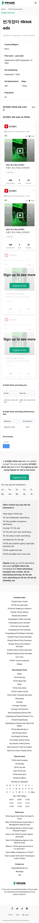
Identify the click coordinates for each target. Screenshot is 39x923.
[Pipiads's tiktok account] (22, 908)
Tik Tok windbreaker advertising (16, 517)
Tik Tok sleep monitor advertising (16, 535)
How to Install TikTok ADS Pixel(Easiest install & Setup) (19, 857)
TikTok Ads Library (19, 688)
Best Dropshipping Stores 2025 (19, 712)
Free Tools (19, 657)
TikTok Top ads (19, 767)
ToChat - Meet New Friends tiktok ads (34, 494)
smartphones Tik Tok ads (13, 539)
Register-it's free (19, 285)
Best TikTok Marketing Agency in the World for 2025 (19, 841)
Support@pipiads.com (19, 868)
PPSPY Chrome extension (19, 660)
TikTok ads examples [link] (15, 9)
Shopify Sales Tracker (19, 601)
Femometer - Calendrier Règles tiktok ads (12, 489)
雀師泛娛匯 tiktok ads (26, 494)
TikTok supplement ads (12, 550)
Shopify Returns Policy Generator (19, 650)
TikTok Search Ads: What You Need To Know (19, 817)
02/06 (19, 799)
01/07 (27, 806)
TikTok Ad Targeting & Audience (19, 608)
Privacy (10, 914)
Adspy (19, 674)
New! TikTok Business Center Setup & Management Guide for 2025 (19, 823)
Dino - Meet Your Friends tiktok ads (19, 489)
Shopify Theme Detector (19, 612)
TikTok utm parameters (19, 605)
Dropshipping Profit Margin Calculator (19, 633)
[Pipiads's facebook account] (12, 908)
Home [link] (3, 9)
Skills (19, 684)
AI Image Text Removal (19, 709)
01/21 (11, 803)
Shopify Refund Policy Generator (19, 640)
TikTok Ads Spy (19, 677)
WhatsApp (19, 871)
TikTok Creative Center (19, 691)
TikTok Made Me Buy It (19, 729)
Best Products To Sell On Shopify (19, 747)
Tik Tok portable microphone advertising (14, 522)
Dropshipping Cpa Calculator (19, 622)
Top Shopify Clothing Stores (19, 743)
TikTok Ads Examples (19, 760)
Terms (17, 914)
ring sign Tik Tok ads (11, 528)
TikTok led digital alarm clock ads (16, 553)
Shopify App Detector (19, 615)
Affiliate (19, 664)
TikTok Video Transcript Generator (19, 695)
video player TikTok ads (12, 513)
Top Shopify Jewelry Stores (19, 740)
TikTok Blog (19, 763)
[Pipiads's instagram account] (26, 908)
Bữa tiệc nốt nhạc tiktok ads (5, 494)
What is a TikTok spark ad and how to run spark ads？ (19, 847)
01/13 (19, 803)
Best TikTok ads (19, 771)
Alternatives (19, 698)
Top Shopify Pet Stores (19, 736)
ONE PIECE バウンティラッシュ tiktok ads (34, 489)
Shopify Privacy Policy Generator (19, 637)
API (19, 875)
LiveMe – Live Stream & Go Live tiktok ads (5, 489)
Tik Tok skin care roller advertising (17, 531)
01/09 (11, 806)
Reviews (19, 702)
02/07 (11, 799)
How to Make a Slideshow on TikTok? (19, 852)
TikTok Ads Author (19, 774)
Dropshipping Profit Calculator (19, 630)
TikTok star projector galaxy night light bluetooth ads (18, 544)
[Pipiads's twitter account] (17, 908)
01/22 (27, 799)
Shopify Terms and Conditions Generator (19, 645)
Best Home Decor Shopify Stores (19, 750)
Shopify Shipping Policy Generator (19, 653)
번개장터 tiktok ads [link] (8, 13)
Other (32, 792)
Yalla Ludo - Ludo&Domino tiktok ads (12, 494)
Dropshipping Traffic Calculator (19, 619)
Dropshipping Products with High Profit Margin (19, 724)
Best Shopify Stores (19, 733)
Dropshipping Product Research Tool (19, 716)
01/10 (27, 803)
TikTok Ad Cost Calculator (19, 626)
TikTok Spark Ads (19, 681)
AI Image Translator (19, 705)
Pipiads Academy (19, 778)
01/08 (19, 806)
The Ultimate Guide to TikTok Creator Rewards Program (19, 829)
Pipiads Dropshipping (20, 719)
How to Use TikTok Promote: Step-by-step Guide (19, 835)
